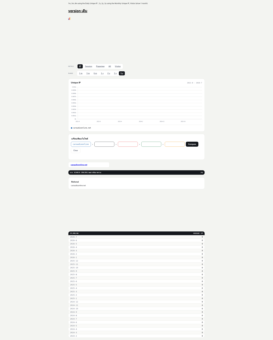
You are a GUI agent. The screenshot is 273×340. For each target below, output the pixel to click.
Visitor (118, 66)
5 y (122, 73)
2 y (108, 73)
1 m (80, 73)
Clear (75, 150)
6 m (95, 73)
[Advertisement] (136, 41)
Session (88, 66)
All (109, 66)
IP (80, 66)
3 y (115, 73)
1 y (102, 73)
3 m (88, 73)
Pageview (100, 66)
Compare (192, 144)
